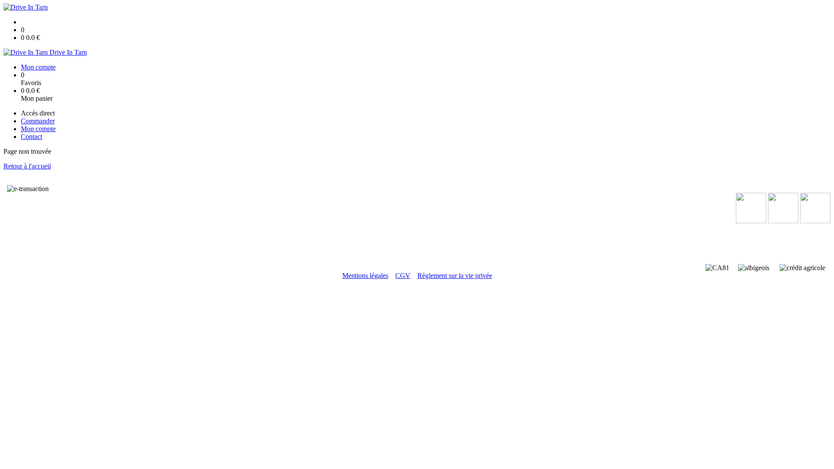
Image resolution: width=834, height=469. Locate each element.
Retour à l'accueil (27, 166)
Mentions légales (365, 275)
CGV (402, 275)
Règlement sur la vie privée (454, 275)
